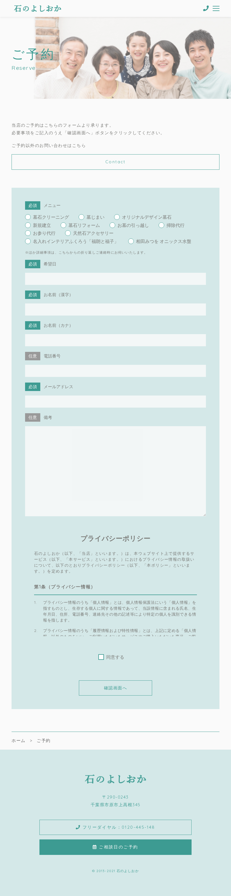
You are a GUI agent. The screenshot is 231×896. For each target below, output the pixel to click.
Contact (115, 161)
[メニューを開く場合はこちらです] (216, 8)
